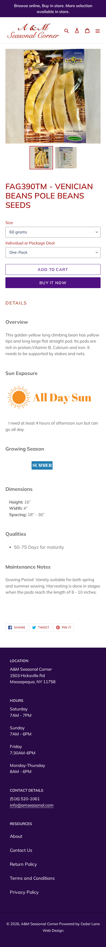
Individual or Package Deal (30, 242)
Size (9, 222)
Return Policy (23, 864)
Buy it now (53, 282)
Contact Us (21, 850)
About (16, 836)
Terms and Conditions (32, 878)
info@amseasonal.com (31, 805)
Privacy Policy (24, 892)
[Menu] (97, 30)
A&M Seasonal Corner (40, 923)
